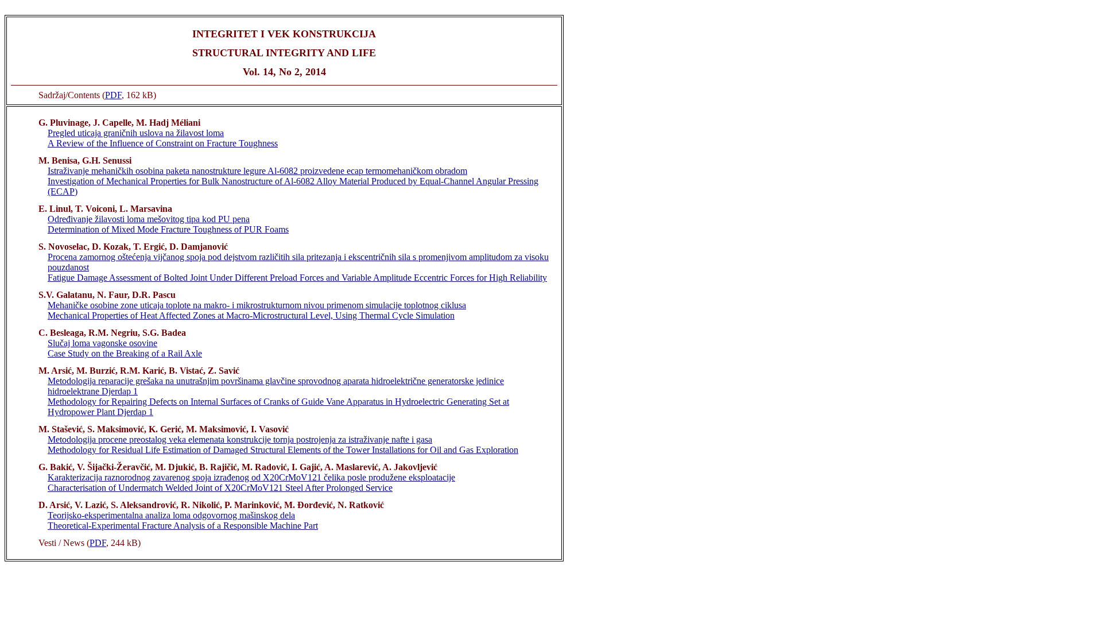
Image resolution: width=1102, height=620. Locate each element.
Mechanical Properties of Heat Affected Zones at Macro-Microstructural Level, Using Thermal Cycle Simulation (251, 315)
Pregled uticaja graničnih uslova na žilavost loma (136, 133)
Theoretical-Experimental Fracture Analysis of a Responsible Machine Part (183, 525)
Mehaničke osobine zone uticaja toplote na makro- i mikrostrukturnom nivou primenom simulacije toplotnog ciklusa (257, 305)
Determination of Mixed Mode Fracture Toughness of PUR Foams (168, 229)
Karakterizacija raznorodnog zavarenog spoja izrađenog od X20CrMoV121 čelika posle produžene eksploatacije (251, 477)
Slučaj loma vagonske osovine (102, 343)
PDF (113, 95)
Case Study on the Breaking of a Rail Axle (125, 353)
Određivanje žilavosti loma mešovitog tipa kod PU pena (149, 219)
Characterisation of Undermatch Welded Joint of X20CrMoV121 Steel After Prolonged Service (220, 488)
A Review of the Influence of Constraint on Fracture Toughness (163, 143)
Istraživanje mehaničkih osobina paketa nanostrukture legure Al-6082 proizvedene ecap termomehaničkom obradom (257, 171)
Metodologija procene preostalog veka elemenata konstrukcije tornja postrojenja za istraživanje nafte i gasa (240, 439)
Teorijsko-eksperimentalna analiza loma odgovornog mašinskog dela (171, 515)
